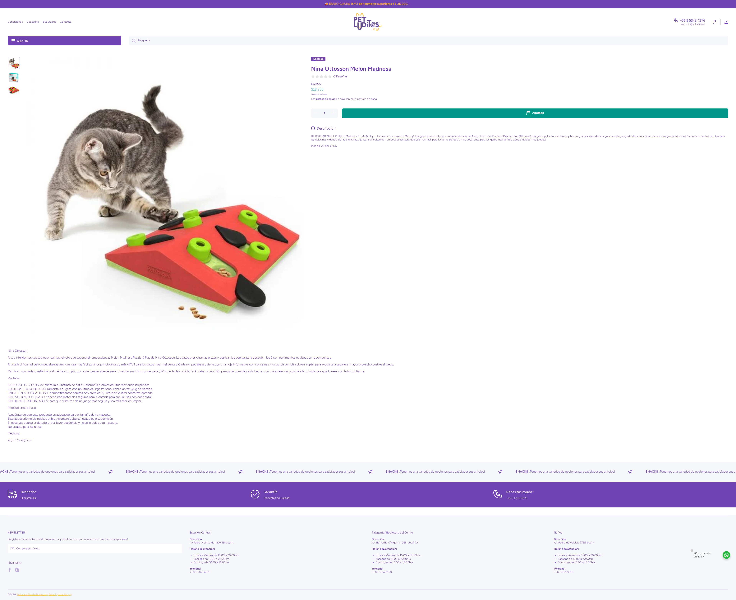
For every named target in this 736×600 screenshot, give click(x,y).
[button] (726, 22)
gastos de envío (325, 99)
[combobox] (428, 40)
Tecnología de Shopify (60, 594)
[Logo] (368, 22)
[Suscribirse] (177, 548)
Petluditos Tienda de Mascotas (32, 594)
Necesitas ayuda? (520, 491)
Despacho (28, 491)
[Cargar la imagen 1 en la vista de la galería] (14, 63)
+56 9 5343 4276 (692, 20)
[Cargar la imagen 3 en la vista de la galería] (14, 91)
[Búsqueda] (132, 40)
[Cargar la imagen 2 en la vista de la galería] (14, 77)
